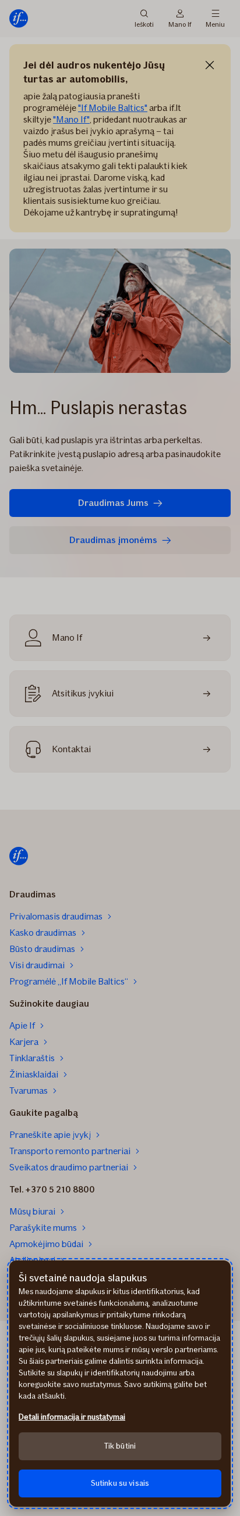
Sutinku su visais (120, 1483)
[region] (120, 1383)
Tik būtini (120, 1446)
